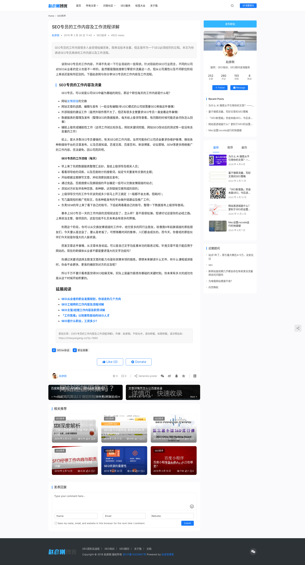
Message (240, 87)
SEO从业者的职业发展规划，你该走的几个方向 (91, 299)
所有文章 (91, 5)
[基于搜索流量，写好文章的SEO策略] (218, 176)
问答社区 (108, 5)
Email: (108, 515)
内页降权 (213, 287)
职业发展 (83, 350)
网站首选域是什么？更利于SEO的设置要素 (231, 124)
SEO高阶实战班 (91, 548)
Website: (156, 515)
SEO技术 (101, 35)
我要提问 (249, 5)
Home (51, 15)
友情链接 (72, 101)
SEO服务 (125, 5)
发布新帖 (230, 23)
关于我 (154, 5)
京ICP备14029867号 (134, 554)
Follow (221, 87)
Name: (60, 515)
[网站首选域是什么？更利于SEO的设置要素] (218, 209)
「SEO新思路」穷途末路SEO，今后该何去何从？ (235, 117)
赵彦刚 (55, 35)
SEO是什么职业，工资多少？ (79, 321)
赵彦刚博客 (168, 554)
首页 (78, 5)
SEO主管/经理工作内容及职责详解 (83, 310)
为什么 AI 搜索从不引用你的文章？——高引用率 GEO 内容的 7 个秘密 (247, 105)
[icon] (253, 551)
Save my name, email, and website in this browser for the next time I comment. (101, 523)
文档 (148, 548)
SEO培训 (109, 548)
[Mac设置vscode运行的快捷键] (218, 226)
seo (210, 264)
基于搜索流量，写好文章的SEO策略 (228, 111)
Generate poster (147, 375)
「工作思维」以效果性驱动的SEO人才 (85, 315)
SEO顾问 (124, 548)
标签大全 (140, 5)
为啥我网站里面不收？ (220, 281)
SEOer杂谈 (63, 350)
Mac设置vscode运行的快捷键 (225, 130)
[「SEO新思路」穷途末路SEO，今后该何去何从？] (218, 193)
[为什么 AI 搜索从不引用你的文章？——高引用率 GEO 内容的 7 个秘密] (218, 160)
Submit (187, 523)
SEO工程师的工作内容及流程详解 (82, 304)
